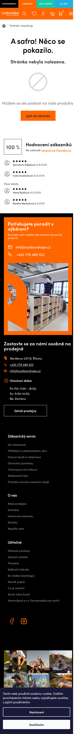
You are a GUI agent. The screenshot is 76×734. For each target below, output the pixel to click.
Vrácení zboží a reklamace (24, 457)
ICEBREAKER (27, 4)
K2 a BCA (64, 4)
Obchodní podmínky (20, 463)
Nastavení (36, 712)
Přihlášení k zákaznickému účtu (27, 451)
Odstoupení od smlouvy (22, 469)
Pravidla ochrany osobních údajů (28, 482)
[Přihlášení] (43, 13)
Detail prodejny (25, 411)
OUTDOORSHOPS (9, 4)
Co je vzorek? (16, 588)
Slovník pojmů (16, 582)
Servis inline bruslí (19, 594)
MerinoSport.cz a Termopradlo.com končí (33, 600)
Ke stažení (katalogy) (21, 575)
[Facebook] (12, 621)
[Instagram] (24, 621)
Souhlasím (36, 724)
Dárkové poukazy (19, 551)
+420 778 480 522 (30, 254)
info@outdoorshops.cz (33, 247)
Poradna (13, 563)
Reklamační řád (18, 476)
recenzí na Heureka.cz (56, 150)
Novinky (13, 522)
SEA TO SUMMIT (45, 4)
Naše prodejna (17, 504)
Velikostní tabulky (18, 569)
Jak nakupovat (17, 444)
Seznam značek (18, 557)
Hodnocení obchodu (20, 516)
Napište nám (16, 528)
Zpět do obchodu (38, 116)
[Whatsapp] (36, 621)
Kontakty (13, 510)
